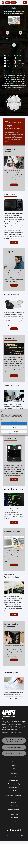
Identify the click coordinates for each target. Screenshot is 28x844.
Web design (9, 338)
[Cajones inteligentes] (14, 199)
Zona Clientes (14, 817)
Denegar (14, 427)
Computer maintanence (14, 809)
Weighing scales (14, 102)
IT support (14, 806)
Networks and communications (14, 795)
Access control (10, 438)
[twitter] (5, 718)
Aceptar (14, 423)
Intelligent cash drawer (14, 790)
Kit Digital (14, 821)
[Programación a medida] (14, 493)
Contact (14, 765)
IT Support (8, 252)
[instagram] (7, 718)
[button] (26, 410)
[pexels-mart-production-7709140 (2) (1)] (14, 256)
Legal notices (6, 836)
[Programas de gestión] (14, 156)
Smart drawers (10, 194)
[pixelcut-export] (14, 299)
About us (14, 768)
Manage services (14, 421)
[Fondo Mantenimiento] (14, 631)
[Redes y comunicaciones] (14, 582)
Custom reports (11, 673)
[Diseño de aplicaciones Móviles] (14, 536)
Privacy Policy (16, 433)
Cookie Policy (11, 433)
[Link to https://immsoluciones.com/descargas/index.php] (3, 2)
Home (14, 761)
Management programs (14, 777)
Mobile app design (12, 532)
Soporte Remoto (14, 814)
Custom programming (13, 489)
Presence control (11, 385)
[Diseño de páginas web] (14, 343)
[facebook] (2, 718)
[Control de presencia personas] (14, 390)
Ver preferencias (14, 431)
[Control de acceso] (14, 443)
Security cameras (11, 294)
